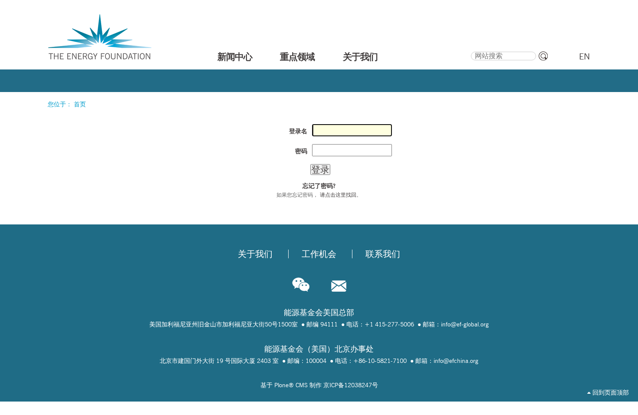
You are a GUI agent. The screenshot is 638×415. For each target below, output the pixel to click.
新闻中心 (234, 56)
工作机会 (319, 254)
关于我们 (360, 56)
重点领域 (297, 56)
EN (584, 56)
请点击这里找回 (338, 194)
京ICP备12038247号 (350, 385)
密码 (301, 151)
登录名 (298, 131)
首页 (80, 104)
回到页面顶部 (610, 392)
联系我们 (382, 254)
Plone (281, 385)
